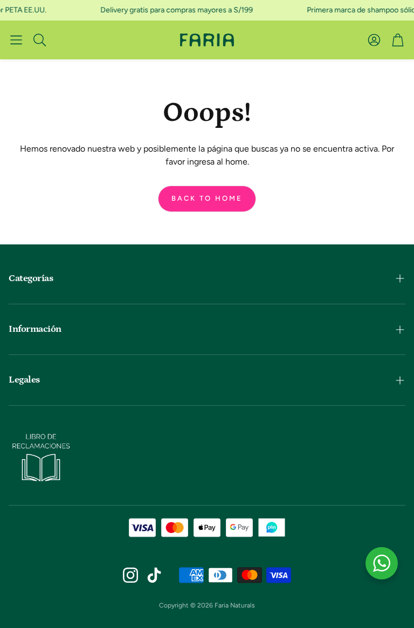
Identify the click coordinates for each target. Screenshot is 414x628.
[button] (16, 40)
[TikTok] (154, 575)
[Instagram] (130, 575)
